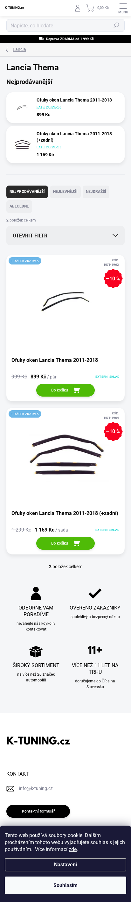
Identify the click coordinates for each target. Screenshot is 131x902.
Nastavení (65, 865)
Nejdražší (96, 191)
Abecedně (19, 206)
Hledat (116, 25)
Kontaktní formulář (38, 811)
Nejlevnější (65, 191)
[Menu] (123, 8)
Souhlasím (65, 885)
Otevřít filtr (30, 236)
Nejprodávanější (27, 191)
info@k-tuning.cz (36, 788)
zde (73, 849)
